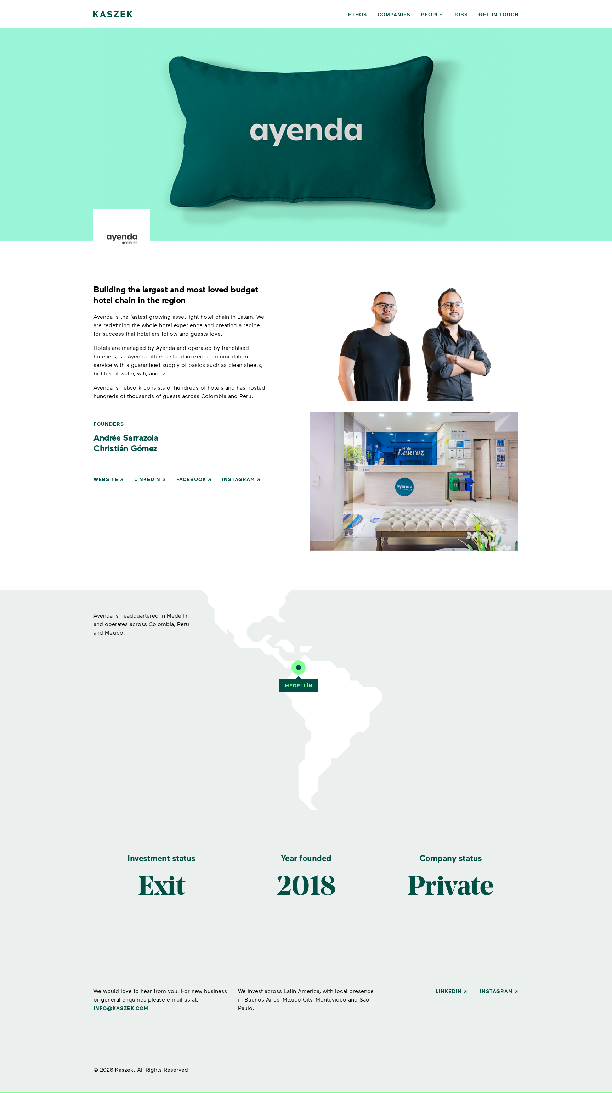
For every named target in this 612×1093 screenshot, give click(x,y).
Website (106, 479)
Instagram (238, 479)
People (432, 14)
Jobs (460, 14)
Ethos (357, 14)
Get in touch (498, 14)
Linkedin (147, 479)
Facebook (191, 479)
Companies (394, 14)
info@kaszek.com (121, 1008)
